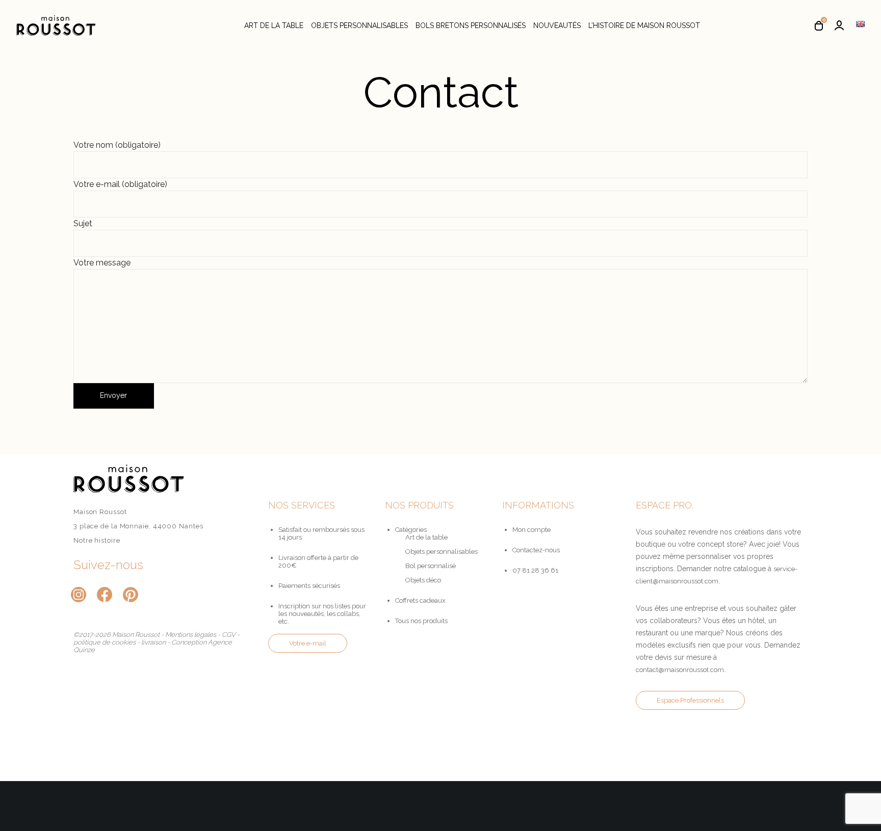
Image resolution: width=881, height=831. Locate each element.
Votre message (102, 262)
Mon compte (531, 529)
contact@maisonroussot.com (680, 670)
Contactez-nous (536, 550)
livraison (153, 642)
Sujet (82, 223)
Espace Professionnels (690, 700)
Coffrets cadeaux (420, 600)
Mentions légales (190, 634)
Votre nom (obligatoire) (117, 145)
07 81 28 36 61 (535, 570)
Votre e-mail (307, 643)
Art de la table (426, 537)
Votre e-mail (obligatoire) (120, 184)
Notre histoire (96, 540)
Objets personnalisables (441, 551)
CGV (229, 634)
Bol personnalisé (430, 566)
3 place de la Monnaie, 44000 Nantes (138, 526)
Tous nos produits (421, 621)
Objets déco (423, 580)
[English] (860, 24)
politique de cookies (104, 642)
